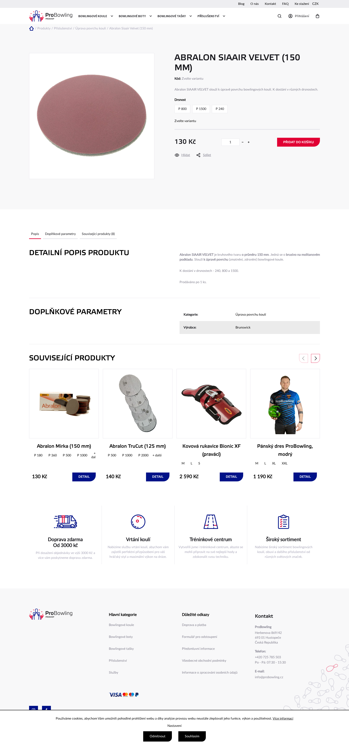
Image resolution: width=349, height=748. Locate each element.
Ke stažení (302, 3)
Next (315, 358)
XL (274, 463)
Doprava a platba (194, 625)
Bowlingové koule (121, 625)
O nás (254, 3)
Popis (35, 234)
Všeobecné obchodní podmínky (204, 660)
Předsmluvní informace (198, 648)
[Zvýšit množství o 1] (249, 142)
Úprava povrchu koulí (250, 314)
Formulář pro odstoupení (199, 636)
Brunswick (242, 327)
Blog (241, 3)
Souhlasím (192, 736)
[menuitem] (95, 16)
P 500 (67, 455)
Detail (84, 476)
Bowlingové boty (121, 636)
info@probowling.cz (269, 677)
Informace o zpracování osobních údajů (210, 672)
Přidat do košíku (298, 142)
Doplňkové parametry (60, 234)
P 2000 (143, 455)
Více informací (283, 718)
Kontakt (270, 3)
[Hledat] (279, 16)
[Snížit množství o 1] (243, 142)
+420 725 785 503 (268, 657)
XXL (284, 463)
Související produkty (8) (98, 234)
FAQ (285, 3)
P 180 (38, 455)
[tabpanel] (64, 425)
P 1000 (82, 455)
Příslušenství (118, 660)
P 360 (52, 455)
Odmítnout (157, 736)
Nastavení (174, 725)
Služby (113, 672)
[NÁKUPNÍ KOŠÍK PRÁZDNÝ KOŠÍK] (317, 16)
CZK (315, 3)
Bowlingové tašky (121, 648)
